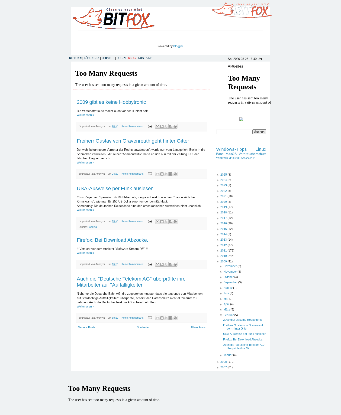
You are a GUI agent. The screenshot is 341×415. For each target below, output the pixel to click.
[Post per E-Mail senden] (150, 126)
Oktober (229, 277)
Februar (229, 315)
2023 (224, 185)
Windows (222, 158)
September (231, 282)
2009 (224, 261)
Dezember (231, 266)
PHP (252, 158)
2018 (224, 212)
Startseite (143, 327)
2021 (224, 196)
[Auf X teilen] (166, 126)
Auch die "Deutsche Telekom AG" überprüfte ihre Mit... (244, 346)
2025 (224, 174)
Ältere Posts (198, 327)
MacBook (234, 158)
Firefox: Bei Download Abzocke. (112, 240)
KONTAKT (145, 58)
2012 (224, 245)
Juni (227, 293)
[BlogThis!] (162, 126)
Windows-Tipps (231, 149)
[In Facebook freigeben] (170, 126)
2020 (224, 201)
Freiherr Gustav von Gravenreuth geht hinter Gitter (133, 141)
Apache (245, 158)
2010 (224, 256)
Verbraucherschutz (252, 154)
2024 (224, 180)
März (227, 309)
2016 (224, 223)
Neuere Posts (86, 327)
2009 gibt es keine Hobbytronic (111, 102)
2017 (224, 218)
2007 (224, 367)
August (228, 288)
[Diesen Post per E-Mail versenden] (157, 126)
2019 (224, 207)
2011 (224, 250)
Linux (260, 149)
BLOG (132, 58)
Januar (228, 355)
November (231, 271)
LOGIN (121, 58)
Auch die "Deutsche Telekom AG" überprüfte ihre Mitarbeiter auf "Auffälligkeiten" (131, 282)
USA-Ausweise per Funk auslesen (115, 188)
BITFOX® (75, 58)
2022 (224, 191)
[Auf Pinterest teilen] (175, 126)
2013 (224, 239)
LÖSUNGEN (92, 58)
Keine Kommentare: (133, 126)
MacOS (231, 154)
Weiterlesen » (85, 115)
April (227, 304)
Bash (220, 154)
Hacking (92, 226)
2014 (224, 234)
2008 (224, 361)
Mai (226, 299)
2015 (224, 229)
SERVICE (108, 58)
